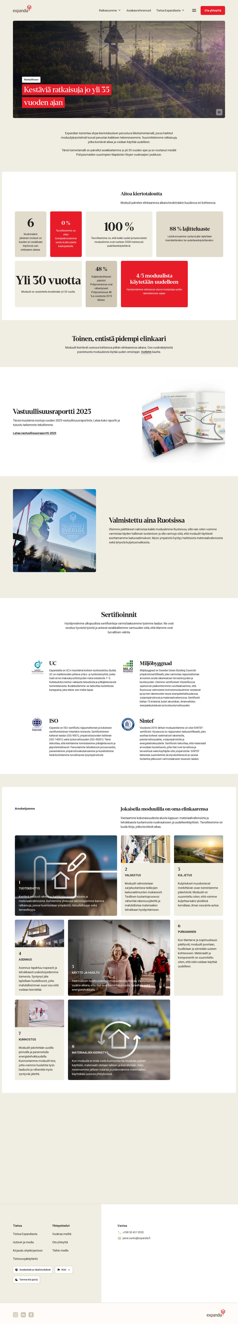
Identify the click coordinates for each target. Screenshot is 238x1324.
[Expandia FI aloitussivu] (22, 9)
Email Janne (117, 1169)
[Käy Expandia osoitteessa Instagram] (15, 1314)
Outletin (146, 352)
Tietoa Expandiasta (25, 1234)
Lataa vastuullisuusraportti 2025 (34, 433)
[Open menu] (194, 10)
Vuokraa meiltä (61, 1234)
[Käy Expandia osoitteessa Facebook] (31, 1314)
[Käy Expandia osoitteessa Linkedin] (23, 1314)
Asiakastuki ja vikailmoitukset (35, 1269)
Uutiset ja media (23, 1242)
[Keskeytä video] (219, 112)
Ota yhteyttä (212, 10)
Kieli (64, 1269)
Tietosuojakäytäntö (25, 1258)
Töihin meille (60, 1250)
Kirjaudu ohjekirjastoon (28, 1250)
